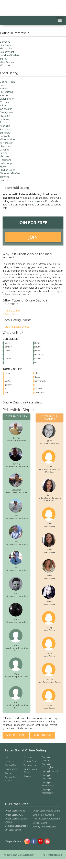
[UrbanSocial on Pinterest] (40, 841)
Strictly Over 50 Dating (44, 826)
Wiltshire (5, 65)
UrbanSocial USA (14, 815)
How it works (11, 769)
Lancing (4, 149)
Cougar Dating (40, 823)
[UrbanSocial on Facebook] (34, 841)
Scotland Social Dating (16, 826)
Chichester (6, 109)
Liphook (4, 119)
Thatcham (5, 159)
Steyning (4, 176)
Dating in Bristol (50, 771)
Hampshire (6, 48)
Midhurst (4, 102)
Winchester (6, 142)
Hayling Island (7, 170)
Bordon (4, 122)
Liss (2, 85)
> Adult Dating (10, 314)
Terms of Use (30, 765)
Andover (4, 129)
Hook (3, 166)
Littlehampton (7, 98)
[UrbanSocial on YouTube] (47, 841)
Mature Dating (16, 735)
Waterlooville (7, 139)
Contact (9, 773)
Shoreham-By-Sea (10, 173)
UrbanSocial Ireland (15, 810)
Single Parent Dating (43, 815)
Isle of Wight (7, 52)
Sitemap (28, 776)
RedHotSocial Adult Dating (46, 818)
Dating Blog (11, 765)
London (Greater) (9, 55)
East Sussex (6, 45)
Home (8, 757)
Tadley (3, 153)
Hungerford (6, 92)
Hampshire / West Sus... (49, 443)
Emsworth (5, 132)
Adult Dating (42, 735)
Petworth (5, 136)
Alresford (5, 95)
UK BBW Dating (13, 830)
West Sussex (7, 62)
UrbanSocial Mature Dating (46, 810)
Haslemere (6, 146)
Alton (3, 105)
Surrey (3, 58)
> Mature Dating (11, 310)
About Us (9, 761)
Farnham (4, 180)
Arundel (4, 88)
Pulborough (6, 163)
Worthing (5, 126)
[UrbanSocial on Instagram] (27, 841)
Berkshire (5, 41)
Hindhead (5, 156)
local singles (35, 201)
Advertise (28, 757)
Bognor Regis (7, 81)
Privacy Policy (31, 761)
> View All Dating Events (16, 326)
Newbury (5, 115)
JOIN (33, 237)
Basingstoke (6, 112)
